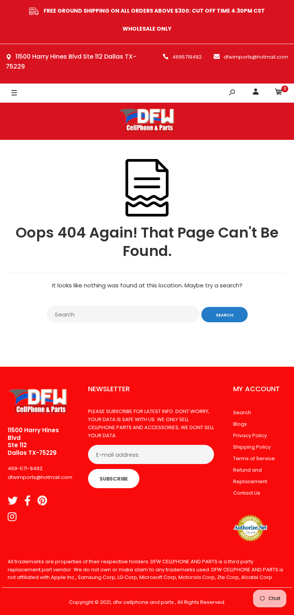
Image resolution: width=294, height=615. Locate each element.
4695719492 (187, 57)
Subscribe (114, 478)
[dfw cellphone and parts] (147, 121)
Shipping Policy (252, 447)
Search (242, 412)
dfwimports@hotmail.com (256, 57)
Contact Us (246, 493)
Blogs (240, 424)
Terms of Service (254, 458)
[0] (279, 93)
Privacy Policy (250, 435)
